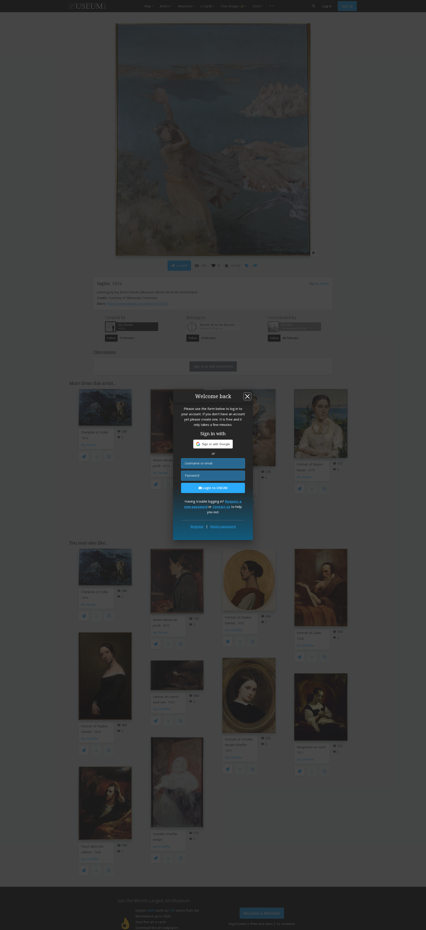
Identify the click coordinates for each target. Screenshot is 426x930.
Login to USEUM (214, 488)
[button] (213, 444)
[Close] (247, 396)
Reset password (223, 526)
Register (197, 526)
